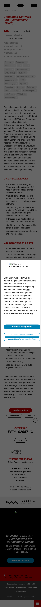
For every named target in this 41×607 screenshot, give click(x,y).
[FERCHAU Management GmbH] (20, 265)
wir (28, 290)
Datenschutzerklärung (22, 313)
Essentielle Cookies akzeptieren (22, 335)
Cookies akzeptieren (22, 327)
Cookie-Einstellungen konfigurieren (22, 339)
